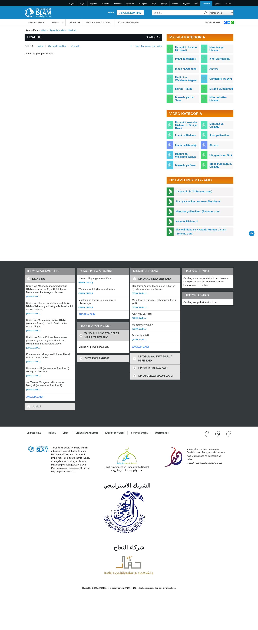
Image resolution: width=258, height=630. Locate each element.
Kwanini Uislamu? (187, 221)
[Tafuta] (205, 12)
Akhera (213, 68)
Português (143, 3)
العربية (82, 3)
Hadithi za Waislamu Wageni (186, 79)
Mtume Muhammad (221, 88)
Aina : (29, 45)
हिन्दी (196, 3)
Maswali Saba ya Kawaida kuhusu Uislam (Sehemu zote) (201, 231)
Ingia (111, 12)
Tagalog (186, 3)
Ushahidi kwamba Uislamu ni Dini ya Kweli (186, 125)
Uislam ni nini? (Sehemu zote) (194, 191)
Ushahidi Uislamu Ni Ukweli (186, 49)
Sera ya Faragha (139, 433)
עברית (228, 3)
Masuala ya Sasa (185, 165)
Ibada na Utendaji (185, 68)
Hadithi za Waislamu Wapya (185, 155)
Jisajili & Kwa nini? (130, 13)
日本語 (164, 3)
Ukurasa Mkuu (36, 22)
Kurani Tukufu (184, 88)
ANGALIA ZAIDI (34, 397)
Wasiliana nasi (212, 22)
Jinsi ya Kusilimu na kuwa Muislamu (198, 201)
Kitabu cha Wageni (128, 22)
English (72, 3)
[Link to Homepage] (38, 12)
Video (73, 22)
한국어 (218, 3)
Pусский (130, 3)
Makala (55, 22)
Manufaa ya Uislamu (216, 49)
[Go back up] (251, 233)
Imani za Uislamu (185, 58)
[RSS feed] (228, 433)
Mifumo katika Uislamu (218, 99)
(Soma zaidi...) (33, 296)
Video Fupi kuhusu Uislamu (220, 165)
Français (105, 3)
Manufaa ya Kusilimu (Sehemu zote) (198, 211)
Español (93, 3)
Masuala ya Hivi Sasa (184, 99)
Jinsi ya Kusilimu (219, 58)
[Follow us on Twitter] (218, 433)
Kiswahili (206, 3)
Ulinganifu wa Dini (57, 30)
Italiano (175, 3)
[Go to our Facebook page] (207, 433)
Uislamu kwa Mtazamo (98, 22)
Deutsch (117, 3)
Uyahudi (75, 46)
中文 (154, 3)
